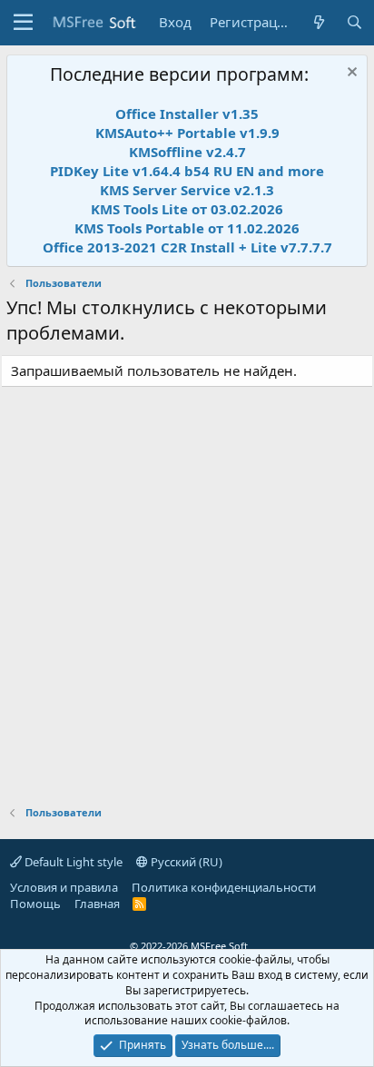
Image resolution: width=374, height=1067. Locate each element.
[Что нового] (318, 22)
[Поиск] (354, 22)
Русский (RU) (185, 862)
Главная (97, 903)
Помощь (35, 903)
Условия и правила (64, 887)
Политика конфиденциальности (224, 887)
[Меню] (23, 22)
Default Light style (72, 862)
